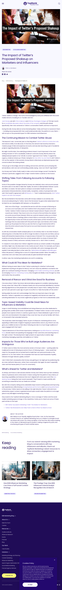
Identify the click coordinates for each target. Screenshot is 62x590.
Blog (3, 81)
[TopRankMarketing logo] (31, 3)
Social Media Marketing (19, 49)
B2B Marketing (6, 49)
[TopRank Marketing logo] (7, 510)
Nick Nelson (13, 68)
